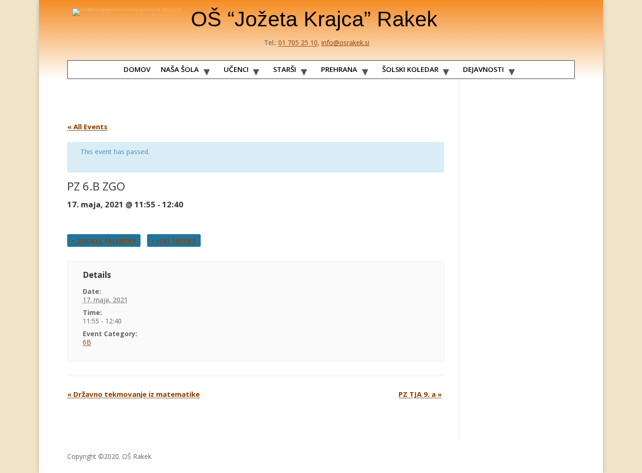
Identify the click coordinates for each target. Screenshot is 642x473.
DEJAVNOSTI (483, 69)
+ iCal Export (173, 240)
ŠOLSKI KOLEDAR (410, 69)
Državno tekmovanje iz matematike (133, 394)
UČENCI (236, 69)
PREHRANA (339, 69)
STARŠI (284, 69)
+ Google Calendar (103, 240)
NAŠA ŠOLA (180, 69)
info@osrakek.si (345, 42)
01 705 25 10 (298, 42)
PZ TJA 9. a (420, 394)
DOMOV (137, 69)
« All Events (87, 126)
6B (87, 342)
